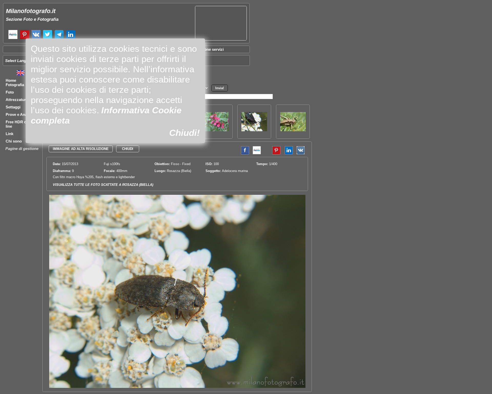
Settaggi (13, 107)
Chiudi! (184, 133)
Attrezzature (17, 99)
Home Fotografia (15, 82)
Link (9, 134)
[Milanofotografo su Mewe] (13, 38)
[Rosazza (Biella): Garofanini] (216, 130)
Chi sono (14, 141)
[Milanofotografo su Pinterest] (24, 38)
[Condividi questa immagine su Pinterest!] (272, 153)
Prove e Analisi (19, 114)
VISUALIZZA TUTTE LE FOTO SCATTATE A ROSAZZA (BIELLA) (103, 185)
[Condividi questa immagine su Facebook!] (243, 153)
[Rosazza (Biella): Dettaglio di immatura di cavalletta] (293, 130)
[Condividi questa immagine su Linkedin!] (287, 153)
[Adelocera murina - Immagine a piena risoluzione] (177, 387)
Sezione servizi (210, 49)
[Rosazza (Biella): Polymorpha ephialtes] (254, 130)
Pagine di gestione (21, 148)
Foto (10, 92)
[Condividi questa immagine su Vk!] (300, 153)
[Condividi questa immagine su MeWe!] (256, 153)
